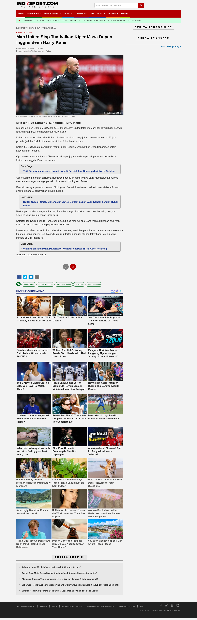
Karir (54, 606)
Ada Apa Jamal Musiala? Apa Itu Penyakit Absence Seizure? (51, 567)
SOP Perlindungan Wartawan (100, 606)
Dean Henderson (94, 284)
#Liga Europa (45, 20)
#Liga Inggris (75, 20)
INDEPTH (68, 13)
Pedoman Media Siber (72, 606)
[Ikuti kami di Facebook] (160, 606)
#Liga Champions (60, 20)
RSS (141, 606)
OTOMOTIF (81, 13)
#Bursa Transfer (31, 20)
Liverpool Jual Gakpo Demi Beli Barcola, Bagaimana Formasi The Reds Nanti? (60, 590)
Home (21, 13)
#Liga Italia (87, 20)
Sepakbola (33, 13)
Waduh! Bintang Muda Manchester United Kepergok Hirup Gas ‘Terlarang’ (65, 248)
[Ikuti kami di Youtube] (177, 606)
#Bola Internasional (116, 20)
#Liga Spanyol (100, 20)
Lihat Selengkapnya (171, 46)
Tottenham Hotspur (63, 284)
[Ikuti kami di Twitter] (166, 606)
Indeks (124, 13)
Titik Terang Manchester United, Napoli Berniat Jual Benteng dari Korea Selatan (69, 171)
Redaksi (43, 606)
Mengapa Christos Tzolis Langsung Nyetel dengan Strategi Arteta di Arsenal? (60, 579)
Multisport (97, 13)
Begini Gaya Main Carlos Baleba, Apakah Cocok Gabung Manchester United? (59, 573)
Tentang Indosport (26, 606)
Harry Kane (79, 284)
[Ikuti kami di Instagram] (172, 606)
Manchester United (45, 284)
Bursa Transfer (29, 284)
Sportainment (51, 13)
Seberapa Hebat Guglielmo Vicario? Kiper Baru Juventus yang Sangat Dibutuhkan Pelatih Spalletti (70, 584)
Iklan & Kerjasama (127, 606)
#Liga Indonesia (134, 20)
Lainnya (112, 13)
